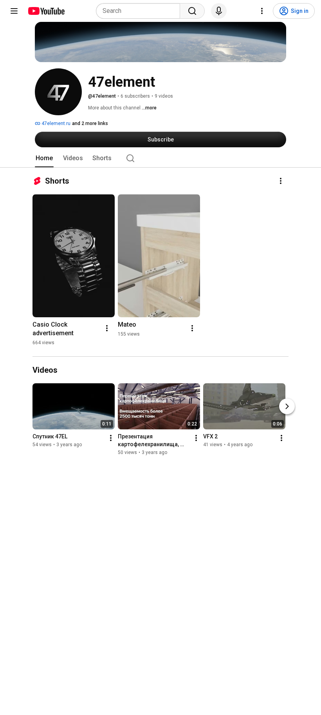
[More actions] (281, 181)
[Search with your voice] (219, 11)
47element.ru (55, 123)
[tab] (44, 158)
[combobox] (140, 11)
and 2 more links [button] (90, 123)
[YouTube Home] (46, 11)
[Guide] (14, 11)
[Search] (192, 11)
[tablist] (160, 158)
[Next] (287, 407)
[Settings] (262, 11)
